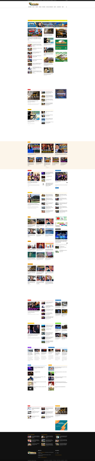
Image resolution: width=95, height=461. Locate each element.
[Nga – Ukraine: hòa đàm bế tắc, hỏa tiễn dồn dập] (43, 116)
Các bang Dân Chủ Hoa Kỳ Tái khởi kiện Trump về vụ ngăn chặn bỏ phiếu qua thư (37, 45)
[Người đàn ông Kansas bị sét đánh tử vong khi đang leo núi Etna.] (44, 350)
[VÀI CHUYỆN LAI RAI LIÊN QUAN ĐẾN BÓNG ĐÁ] (51, 388)
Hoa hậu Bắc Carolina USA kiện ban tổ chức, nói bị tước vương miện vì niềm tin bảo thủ (61, 241)
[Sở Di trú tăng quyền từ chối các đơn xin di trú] (29, 417)
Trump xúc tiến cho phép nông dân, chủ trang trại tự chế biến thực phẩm (40, 283)
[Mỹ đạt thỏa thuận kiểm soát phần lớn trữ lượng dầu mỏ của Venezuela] (41, 221)
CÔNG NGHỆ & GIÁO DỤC (31, 323)
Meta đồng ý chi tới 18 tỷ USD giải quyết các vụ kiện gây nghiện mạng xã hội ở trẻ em (49, 338)
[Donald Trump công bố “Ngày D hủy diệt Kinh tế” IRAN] (30, 56)
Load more (47, 167)
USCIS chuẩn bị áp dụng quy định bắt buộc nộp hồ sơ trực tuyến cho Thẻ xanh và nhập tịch (49, 417)
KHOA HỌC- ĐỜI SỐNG (51, 347)
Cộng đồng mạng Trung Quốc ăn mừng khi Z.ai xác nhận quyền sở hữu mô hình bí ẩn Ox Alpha (49, 326)
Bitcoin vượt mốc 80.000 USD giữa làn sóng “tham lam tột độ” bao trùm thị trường (64, 315)
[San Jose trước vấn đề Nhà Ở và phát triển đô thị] (39, 159)
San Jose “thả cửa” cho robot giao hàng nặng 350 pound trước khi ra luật (63, 199)
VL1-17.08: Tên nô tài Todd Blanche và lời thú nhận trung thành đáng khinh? (49, 314)
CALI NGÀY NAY (30, 192)
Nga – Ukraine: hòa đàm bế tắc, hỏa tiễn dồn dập (40, 235)
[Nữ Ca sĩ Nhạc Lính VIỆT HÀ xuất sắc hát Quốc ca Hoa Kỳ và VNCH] (57, 441)
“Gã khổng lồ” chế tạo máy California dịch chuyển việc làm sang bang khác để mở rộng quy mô (44, 20)
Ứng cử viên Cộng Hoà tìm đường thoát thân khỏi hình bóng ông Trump (63, 437)
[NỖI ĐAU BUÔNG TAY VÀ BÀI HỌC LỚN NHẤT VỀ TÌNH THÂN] (30, 388)
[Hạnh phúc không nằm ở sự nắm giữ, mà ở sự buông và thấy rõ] (30, 384)
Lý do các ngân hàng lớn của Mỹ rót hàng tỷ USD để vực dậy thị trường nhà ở (58, 314)
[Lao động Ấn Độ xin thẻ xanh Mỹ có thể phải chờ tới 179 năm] (29, 412)
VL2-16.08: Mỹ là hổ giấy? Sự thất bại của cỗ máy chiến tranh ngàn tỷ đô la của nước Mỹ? (49, 317)
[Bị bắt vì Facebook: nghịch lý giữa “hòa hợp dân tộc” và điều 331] (32, 246)
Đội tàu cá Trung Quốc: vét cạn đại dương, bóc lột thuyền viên (49, 235)
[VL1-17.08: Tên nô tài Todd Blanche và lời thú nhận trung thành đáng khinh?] (43, 314)
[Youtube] (66, 0)
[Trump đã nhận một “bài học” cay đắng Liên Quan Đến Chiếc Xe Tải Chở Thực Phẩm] (30, 68)
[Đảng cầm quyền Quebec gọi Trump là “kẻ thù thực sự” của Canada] (32, 231)
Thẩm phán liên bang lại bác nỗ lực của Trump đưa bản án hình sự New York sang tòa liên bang (49, 283)
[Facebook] (65, 0)
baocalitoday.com (43, 452)
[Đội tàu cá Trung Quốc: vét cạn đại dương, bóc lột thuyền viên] (43, 119)
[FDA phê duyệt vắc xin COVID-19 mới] (43, 112)
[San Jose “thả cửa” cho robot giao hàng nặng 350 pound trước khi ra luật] (57, 199)
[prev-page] (28, 106)
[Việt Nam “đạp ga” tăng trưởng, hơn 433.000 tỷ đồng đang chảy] (49, 246)
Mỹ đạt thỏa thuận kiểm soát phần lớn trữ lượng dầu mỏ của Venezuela (40, 226)
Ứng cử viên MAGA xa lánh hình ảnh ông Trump (47, 153)
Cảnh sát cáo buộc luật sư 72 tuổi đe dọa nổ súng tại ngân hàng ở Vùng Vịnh (63, 204)
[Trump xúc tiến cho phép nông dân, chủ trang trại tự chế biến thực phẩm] (41, 278)
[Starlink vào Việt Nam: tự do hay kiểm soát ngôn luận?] (49, 255)
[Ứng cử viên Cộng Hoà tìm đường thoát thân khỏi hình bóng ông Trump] (49, 40)
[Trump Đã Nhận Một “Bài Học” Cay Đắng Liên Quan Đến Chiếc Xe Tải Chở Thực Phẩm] (43, 306)
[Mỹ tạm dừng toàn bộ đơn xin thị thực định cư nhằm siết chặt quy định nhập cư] (43, 408)
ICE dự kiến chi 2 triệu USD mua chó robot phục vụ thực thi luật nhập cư (31, 273)
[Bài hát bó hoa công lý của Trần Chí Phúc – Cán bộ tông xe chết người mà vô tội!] (30, 379)
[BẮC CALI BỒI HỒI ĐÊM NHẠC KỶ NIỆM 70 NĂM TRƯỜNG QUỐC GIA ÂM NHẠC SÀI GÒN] (43, 173)
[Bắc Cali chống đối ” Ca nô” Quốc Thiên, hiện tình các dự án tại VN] (55, 159)
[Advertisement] (47, 13)
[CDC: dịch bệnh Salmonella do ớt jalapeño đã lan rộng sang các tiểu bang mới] (57, 251)
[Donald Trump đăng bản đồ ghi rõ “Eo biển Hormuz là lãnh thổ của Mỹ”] (30, 64)
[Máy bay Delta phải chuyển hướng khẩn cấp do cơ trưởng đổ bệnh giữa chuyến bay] (43, 207)
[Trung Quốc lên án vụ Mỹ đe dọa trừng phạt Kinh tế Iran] (30, 49)
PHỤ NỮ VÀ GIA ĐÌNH (58, 323)
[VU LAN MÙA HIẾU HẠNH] (43, 177)
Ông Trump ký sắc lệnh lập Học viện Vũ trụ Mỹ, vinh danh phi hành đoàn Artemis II (40, 273)
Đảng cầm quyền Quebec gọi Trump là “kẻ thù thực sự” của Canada (31, 235)
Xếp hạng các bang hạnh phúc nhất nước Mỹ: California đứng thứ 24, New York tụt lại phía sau (48, 64)
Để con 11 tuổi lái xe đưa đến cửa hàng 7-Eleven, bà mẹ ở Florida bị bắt (58, 338)
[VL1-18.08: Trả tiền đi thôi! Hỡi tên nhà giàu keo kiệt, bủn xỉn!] (43, 303)
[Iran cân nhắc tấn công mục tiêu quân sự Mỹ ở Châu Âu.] (30, 60)
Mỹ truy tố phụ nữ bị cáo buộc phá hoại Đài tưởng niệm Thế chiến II (64, 338)
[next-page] (29, 106)
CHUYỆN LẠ (29, 347)
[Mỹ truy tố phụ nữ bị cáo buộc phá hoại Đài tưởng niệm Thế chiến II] (64, 335)
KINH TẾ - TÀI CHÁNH (58, 300)
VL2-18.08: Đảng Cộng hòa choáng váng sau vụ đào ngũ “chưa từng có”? (64, 164)
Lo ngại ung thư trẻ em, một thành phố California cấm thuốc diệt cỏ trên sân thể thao (48, 54)
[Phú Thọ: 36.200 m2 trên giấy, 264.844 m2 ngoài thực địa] (41, 255)
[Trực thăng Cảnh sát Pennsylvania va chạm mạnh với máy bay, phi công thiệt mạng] (57, 247)
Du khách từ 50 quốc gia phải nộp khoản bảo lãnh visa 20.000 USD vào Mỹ (36, 409)
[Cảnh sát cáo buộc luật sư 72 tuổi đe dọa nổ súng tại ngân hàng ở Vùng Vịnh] (57, 203)
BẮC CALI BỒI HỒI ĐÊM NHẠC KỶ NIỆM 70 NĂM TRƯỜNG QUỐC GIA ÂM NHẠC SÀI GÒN (49, 173)
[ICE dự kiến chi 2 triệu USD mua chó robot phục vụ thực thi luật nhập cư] (49, 31)
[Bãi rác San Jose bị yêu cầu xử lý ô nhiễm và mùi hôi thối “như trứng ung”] (43, 203)
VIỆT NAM (29, 241)
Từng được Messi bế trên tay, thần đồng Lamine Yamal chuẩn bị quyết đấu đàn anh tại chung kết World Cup (61, 383)
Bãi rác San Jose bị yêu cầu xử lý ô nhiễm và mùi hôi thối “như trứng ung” (49, 204)
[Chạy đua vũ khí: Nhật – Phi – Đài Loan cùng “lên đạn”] (43, 123)
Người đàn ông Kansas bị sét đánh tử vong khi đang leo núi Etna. (44, 353)
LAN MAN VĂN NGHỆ (58, 170)
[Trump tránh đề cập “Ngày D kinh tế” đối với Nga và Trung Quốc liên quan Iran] (35, 32)
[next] (66, 20)
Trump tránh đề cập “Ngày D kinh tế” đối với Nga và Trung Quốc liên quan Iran (34, 38)
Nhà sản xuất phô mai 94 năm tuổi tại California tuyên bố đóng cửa (49, 100)
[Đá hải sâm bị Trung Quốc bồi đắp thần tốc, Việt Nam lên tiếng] (32, 255)
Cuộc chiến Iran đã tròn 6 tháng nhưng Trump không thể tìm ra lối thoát (49, 226)
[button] (66, 7)
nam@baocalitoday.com (44, 457)
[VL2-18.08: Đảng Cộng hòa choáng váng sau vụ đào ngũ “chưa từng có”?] (64, 159)
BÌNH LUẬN (29, 300)
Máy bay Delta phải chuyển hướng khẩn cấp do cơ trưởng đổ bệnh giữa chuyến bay (49, 207)
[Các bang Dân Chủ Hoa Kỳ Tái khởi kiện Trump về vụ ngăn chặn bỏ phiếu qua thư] (30, 45)
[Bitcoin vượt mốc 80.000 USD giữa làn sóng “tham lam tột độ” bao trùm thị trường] (64, 311)
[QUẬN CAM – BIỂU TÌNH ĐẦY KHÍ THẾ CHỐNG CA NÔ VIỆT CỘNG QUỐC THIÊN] (61, 176)
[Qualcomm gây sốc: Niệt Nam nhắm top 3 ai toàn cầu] (41, 246)
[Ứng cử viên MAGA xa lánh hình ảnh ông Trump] (47, 148)
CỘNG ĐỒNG (29, 170)
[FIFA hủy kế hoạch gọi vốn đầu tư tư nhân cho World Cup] (51, 374)
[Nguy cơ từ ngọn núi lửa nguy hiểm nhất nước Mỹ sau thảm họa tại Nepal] (57, 350)
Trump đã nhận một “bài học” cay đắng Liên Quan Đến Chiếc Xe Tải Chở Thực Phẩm (37, 68)
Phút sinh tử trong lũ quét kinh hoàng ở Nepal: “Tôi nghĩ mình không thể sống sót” (49, 104)
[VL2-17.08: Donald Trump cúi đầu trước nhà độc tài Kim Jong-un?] (43, 310)
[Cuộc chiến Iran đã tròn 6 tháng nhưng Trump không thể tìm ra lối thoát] (49, 221)
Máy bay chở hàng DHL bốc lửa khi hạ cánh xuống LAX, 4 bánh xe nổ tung (63, 207)
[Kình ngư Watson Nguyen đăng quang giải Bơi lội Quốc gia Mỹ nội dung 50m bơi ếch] (51, 369)
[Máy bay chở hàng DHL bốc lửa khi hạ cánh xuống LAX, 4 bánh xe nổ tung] (57, 207)
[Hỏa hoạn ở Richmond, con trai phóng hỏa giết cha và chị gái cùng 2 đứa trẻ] (64, 327)
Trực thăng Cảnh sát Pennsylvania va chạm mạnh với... (62, 247)
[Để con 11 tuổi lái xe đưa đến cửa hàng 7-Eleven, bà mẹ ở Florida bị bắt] (58, 335)
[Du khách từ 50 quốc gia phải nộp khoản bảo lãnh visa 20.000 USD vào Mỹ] (29, 408)
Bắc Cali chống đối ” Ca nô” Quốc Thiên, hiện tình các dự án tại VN (55, 164)
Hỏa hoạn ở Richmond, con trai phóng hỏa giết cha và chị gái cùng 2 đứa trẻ (64, 330)
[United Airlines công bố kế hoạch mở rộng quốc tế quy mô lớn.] (64, 304)
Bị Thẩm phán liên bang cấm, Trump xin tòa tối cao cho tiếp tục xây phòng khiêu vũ (37, 72)
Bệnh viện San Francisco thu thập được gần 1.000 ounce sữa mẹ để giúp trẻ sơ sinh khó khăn (63, 211)
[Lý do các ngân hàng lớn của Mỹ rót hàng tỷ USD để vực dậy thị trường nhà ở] (58, 311)
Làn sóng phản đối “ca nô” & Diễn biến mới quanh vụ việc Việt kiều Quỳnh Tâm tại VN (31, 164)
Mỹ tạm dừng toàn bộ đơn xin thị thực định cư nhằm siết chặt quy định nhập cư (49, 409)
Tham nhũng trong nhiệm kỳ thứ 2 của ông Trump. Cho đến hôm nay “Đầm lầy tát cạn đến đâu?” (63, 444)
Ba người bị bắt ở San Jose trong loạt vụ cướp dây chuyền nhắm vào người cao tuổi (49, 211)
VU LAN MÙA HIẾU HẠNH (49, 176)
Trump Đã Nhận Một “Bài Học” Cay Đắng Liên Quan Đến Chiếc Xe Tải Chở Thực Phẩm (49, 306)
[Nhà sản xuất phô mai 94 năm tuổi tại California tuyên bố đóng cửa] (49, 70)
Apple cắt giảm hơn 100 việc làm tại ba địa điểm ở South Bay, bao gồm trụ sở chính (49, 342)
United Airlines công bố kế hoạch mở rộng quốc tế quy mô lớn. (64, 307)
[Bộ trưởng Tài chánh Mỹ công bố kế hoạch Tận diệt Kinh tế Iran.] (30, 53)
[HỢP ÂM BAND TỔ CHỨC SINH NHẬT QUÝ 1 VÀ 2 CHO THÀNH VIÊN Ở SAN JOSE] (34, 176)
